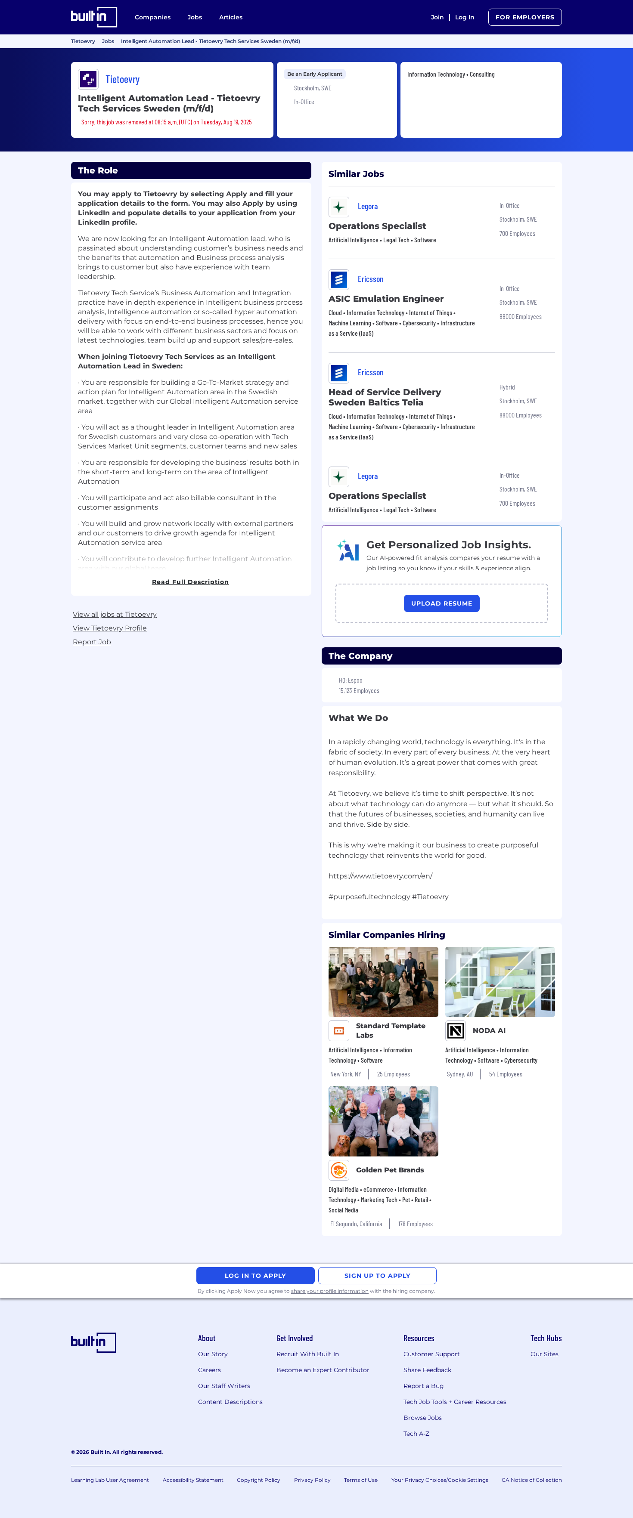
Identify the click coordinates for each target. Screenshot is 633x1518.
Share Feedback (427, 1370)
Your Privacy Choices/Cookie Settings (439, 1480)
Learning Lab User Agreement (110, 1480)
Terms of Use (361, 1480)
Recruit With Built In (307, 1354)
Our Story (213, 1354)
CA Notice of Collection (532, 1480)
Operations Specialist (377, 226)
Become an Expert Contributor (322, 1370)
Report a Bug (423, 1386)
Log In (465, 17)
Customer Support (431, 1354)
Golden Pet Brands (390, 1170)
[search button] (413, 17)
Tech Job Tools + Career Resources (454, 1402)
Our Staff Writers (224, 1386)
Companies (153, 17)
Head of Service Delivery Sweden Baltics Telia (385, 397)
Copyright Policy (258, 1480)
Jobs (195, 17)
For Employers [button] (525, 17)
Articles (230, 17)
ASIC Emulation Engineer (386, 299)
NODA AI (489, 1030)
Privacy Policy (312, 1480)
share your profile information (330, 1291)
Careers (209, 1370)
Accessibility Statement (193, 1480)
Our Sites (545, 1354)
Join (437, 17)
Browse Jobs (422, 1418)
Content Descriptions (230, 1402)
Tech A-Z (416, 1434)
